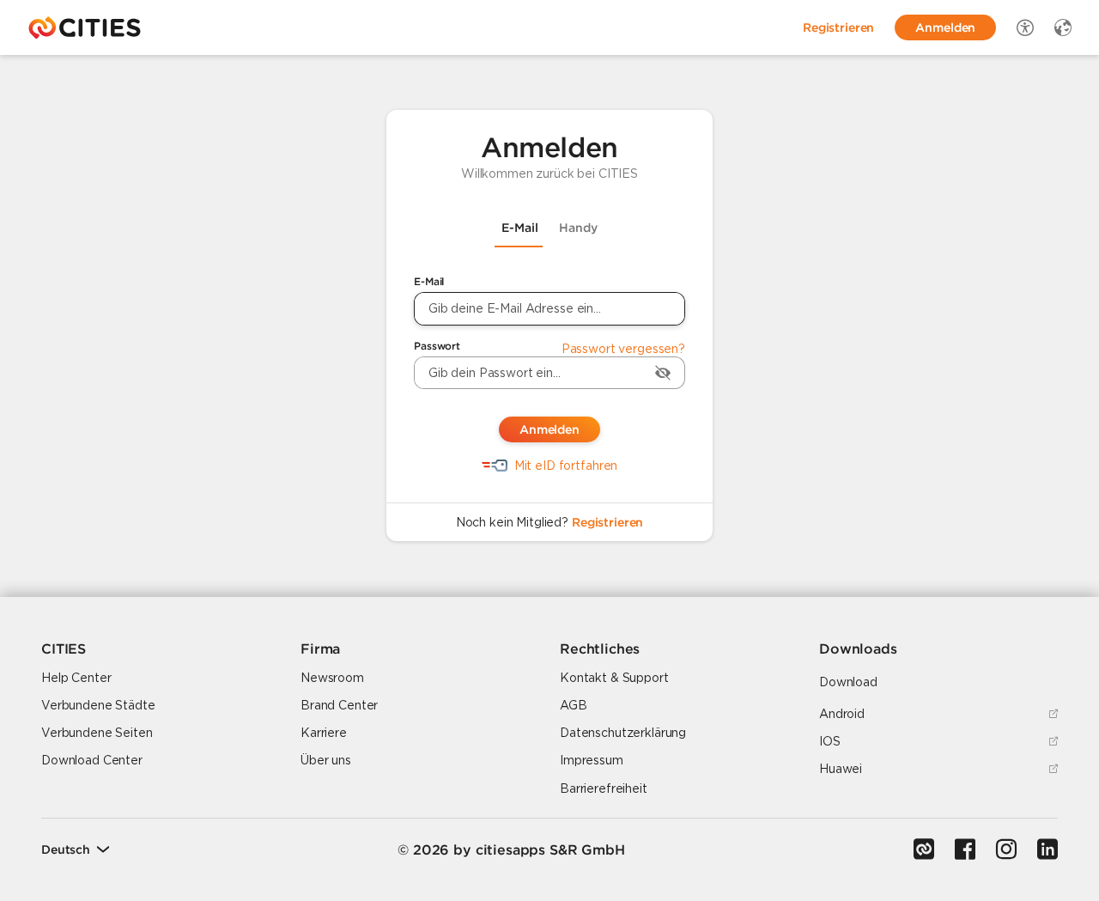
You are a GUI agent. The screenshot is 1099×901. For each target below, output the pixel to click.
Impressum (591, 760)
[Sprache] (1062, 27)
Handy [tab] (578, 227)
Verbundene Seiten (97, 733)
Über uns (326, 760)
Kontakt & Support (614, 678)
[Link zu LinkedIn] (1047, 849)
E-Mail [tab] (519, 227)
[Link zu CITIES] (924, 849)
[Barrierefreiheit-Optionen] (1025, 27)
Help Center (76, 678)
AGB (573, 705)
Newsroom (332, 678)
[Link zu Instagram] (1006, 849)
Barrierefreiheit (603, 788)
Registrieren (607, 522)
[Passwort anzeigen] (662, 372)
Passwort (437, 345)
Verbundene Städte (98, 705)
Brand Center (339, 705)
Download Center (92, 760)
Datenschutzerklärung (623, 733)
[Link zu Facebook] (965, 849)
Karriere (324, 733)
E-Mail (429, 281)
